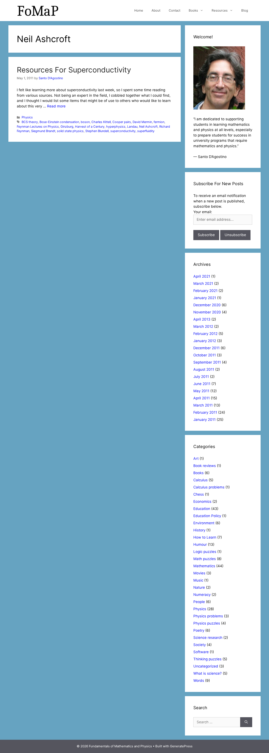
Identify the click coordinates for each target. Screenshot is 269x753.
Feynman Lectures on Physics (38, 126)
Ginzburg (67, 126)
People (199, 602)
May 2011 (201, 391)
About (156, 10)
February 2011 (205, 412)
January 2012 (204, 341)
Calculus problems (208, 487)
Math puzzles (204, 559)
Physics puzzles (206, 623)
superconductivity (123, 131)
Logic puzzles (204, 552)
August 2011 (203, 369)
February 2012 (205, 334)
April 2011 (201, 398)
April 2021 (201, 276)
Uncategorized (205, 666)
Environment (203, 523)
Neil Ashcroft (148, 126)
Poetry (198, 630)
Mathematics (204, 566)
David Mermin (142, 122)
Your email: (202, 212)
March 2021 (203, 283)
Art (196, 458)
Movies (199, 573)
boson (85, 122)
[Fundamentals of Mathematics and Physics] (38, 10)
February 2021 (205, 291)
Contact (174, 10)
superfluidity (145, 131)
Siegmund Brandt (43, 131)
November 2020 (207, 312)
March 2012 (203, 326)
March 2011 (203, 405)
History (199, 530)
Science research (207, 637)
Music (198, 580)
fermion (159, 122)
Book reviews (204, 466)
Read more (56, 106)
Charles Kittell (101, 122)
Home (138, 10)
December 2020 (207, 305)
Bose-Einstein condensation (59, 122)
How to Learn (204, 537)
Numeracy (202, 595)
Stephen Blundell (97, 131)
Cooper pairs (121, 122)
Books (193, 10)
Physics (27, 117)
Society (199, 645)
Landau (132, 126)
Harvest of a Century (89, 126)
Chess (198, 494)
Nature (199, 587)
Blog (244, 10)
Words (198, 680)
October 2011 (204, 355)
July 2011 (201, 376)
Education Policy (207, 516)
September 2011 (207, 362)
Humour (200, 544)
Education (201, 509)
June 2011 (201, 384)
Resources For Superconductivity (74, 69)
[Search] (246, 722)
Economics (202, 501)
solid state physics (70, 131)
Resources (220, 10)
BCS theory (30, 122)
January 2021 (204, 298)
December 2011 (206, 348)
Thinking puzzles (207, 659)
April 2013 (201, 319)
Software (201, 652)
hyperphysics (115, 126)
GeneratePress (181, 746)
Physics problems (208, 616)
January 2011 (204, 419)
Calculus (200, 480)
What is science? (207, 673)
